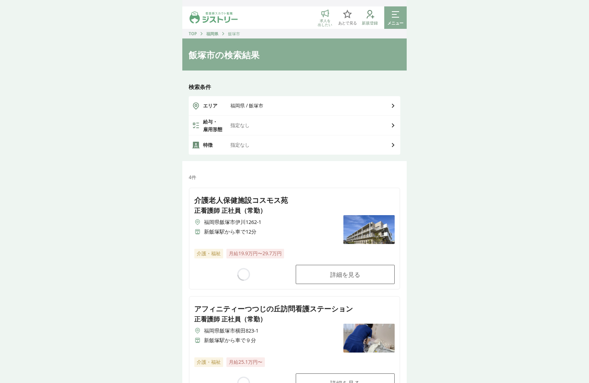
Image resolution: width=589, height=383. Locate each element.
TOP (193, 33)
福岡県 (212, 33)
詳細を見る (345, 274)
